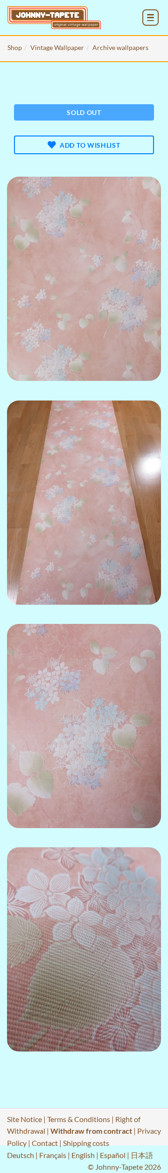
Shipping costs (86, 1142)
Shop (14, 47)
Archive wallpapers (120, 47)
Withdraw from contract (91, 1130)
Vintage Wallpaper (57, 47)
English (83, 1155)
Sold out (84, 112)
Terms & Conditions (78, 1119)
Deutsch (20, 1155)
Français (52, 1155)
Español (113, 1155)
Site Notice (24, 1119)
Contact (45, 1142)
